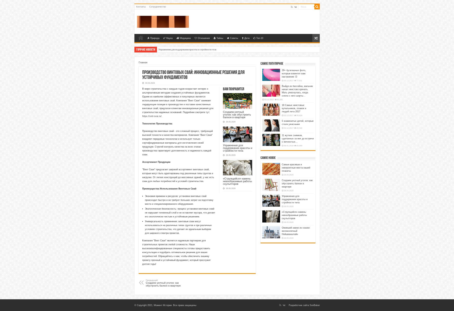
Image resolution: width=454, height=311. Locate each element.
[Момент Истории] (163, 21)
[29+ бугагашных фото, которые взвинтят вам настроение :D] (271, 75)
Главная (140, 37)
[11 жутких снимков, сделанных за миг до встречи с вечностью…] (271, 140)
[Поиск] (317, 6)
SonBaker (315, 305)
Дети (247, 38)
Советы (234, 38)
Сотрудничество (157, 7)
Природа (154, 38)
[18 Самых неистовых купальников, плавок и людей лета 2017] (271, 110)
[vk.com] (295, 7)
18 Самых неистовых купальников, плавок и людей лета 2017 (294, 108)
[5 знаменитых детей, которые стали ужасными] (271, 125)
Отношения (204, 38)
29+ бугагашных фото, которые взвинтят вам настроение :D (294, 73)
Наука (169, 38)
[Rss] (291, 7)
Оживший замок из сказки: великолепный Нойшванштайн (296, 230)
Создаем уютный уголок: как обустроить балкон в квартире (237, 114)
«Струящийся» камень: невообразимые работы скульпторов (237, 181)
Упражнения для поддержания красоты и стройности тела (187, 49)
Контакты (141, 7)
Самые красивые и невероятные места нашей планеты (296, 167)
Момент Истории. (163, 305)
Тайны (220, 38)
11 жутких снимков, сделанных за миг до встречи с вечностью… (298, 138)
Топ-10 (259, 38)
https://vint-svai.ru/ (152, 116)
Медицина (185, 38)
